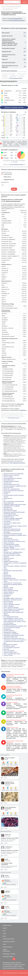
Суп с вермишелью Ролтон (11, 617)
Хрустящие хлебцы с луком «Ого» (13, 598)
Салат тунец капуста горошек (12, 627)
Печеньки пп (7, 492)
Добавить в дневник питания (14, 107)
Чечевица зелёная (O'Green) (11, 481)
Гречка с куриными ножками (12, 604)
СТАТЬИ (4, 933)
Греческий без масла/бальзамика (13, 533)
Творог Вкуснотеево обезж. (11, 540)
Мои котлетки (7, 576)
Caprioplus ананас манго (10, 652)
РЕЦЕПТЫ (5, 928)
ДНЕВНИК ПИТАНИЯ (7, 925)
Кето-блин (6, 596)
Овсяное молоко (8, 593)
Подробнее (22, 410)
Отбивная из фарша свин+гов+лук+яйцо (15, 504)
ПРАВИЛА (11, 956)
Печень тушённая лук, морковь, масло (14, 541)
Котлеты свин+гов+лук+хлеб (11, 484)
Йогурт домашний (9, 503)
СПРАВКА (5, 949)
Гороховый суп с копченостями (12, 583)
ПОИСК (4, 936)
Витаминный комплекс (10, 624)
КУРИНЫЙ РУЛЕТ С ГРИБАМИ (12, 506)
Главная (3, 6)
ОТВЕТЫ (4, 944)
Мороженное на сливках (10, 644)
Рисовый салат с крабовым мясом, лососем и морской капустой (13, 552)
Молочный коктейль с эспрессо (12, 555)
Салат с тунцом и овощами (11, 607)
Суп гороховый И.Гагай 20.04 (12, 647)
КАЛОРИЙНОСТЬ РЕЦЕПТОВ (9, 941)
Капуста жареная (8, 603)
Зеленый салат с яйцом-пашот (12, 523)
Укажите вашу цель (6, 172)
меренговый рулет (9, 480)
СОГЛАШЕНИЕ (6, 956)
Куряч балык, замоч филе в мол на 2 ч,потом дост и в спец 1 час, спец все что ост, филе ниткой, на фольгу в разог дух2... (15, 641)
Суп (5, 500)
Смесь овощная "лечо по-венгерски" (14, 609)
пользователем (16, 18)
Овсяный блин (8, 507)
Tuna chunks (7, 521)
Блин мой (6, 649)
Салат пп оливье (8, 476)
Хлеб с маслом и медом (10, 510)
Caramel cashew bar (9, 592)
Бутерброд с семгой (9, 646)
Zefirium (6, 573)
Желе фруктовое (8, 509)
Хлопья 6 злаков (8, 655)
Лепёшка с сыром (8, 587)
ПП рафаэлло (7, 629)
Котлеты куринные (9, 630)
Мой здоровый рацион (17, 20)
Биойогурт (6, 615)
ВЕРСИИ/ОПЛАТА (6, 951)
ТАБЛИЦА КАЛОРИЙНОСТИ (8, 938)
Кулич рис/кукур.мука (7, 9)
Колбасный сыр (8, 498)
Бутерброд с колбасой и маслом (13, 600)
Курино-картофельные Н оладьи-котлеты (15, 526)
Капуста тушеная (8, 601)
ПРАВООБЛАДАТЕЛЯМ (7, 947)
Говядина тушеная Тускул (11, 561)
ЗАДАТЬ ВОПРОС (6, 953)
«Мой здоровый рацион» (14, 418)
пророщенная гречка (9, 578)
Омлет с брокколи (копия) (11, 590)
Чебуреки (6, 556)
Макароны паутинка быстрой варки (13, 473)
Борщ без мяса (8, 527)
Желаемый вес (5, 182)
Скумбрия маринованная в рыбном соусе (15, 626)
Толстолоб (6, 524)
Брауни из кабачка (9, 543)
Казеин (5, 569)
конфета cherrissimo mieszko (11, 610)
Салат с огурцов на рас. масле (12, 653)
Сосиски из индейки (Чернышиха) (13, 518)
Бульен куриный (8, 589)
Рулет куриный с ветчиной (11, 515)
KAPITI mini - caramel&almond (12, 489)
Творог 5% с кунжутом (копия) (12, 529)
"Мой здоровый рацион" (16, 78)
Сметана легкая (8, 538)
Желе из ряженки (8, 487)
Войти (25, 2)
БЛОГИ (4, 930)
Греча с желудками (9, 650)
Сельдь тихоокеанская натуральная (13, 490)
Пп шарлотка (7, 595)
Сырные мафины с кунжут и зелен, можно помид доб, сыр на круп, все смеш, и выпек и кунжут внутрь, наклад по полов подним (15, 621)
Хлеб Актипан (7, 575)
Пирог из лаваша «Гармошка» (12, 546)
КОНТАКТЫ (13, 953)
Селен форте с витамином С (11, 633)
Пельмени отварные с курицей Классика (15, 486)
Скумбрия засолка (9, 516)
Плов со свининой (9, 606)
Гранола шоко (8, 483)
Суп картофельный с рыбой (11, 544)
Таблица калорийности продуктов (13, 6)
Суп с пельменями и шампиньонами (14, 501)
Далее (14, 189)
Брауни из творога (9, 558)
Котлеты (6, 493)
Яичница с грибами (9, 547)
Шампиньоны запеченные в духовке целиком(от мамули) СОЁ (14, 636)
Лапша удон (7, 560)
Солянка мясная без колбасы (12, 520)
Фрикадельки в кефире (10, 632)
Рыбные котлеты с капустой (11, 475)
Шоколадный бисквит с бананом (13, 478)
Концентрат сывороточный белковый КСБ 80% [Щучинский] (14, 512)
